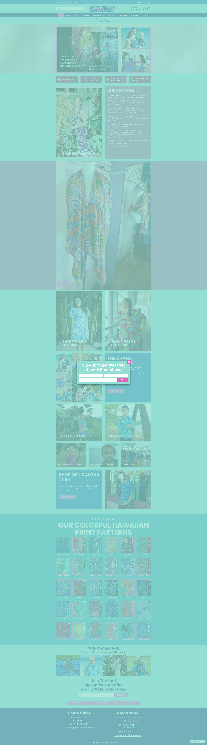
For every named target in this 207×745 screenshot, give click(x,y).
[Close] (129, 362)
